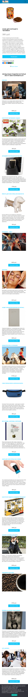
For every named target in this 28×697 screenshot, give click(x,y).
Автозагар (4, 269)
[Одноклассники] (5, 63)
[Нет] (26, 690)
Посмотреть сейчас (14, 113)
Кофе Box (4, 80)
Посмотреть (14, 57)
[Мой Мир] (7, 63)
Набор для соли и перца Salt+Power (11, 459)
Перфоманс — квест (7, 231)
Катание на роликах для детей (9, 535)
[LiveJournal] (11, 63)
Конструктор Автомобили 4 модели (11, 118)
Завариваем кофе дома (8, 572)
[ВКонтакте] (3, 63)
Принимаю (14, 695)
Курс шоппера (5, 648)
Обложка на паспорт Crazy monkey (11, 610)
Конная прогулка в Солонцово (10, 345)
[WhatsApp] (13, 63)
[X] (9, 63)
